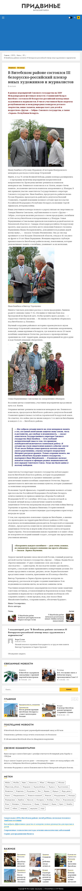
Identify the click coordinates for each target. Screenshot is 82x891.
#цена (54, 804)
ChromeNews (49, 889)
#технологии (26, 804)
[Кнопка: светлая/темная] (70, 18)
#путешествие (10, 800)
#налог (7, 795)
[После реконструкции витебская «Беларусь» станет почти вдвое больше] (10, 875)
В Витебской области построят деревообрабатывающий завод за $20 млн (68, 710)
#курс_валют (66, 791)
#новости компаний (35, 795)
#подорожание (59, 795)
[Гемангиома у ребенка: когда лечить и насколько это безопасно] (35, 860)
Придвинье (41, 6)
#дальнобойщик (40, 787)
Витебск (69, 804)
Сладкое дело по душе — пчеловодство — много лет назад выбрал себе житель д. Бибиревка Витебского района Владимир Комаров (39, 762)
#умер (36, 804)
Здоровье (45, 854)
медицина (33, 808)
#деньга (52, 787)
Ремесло (70, 870)
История (21, 706)
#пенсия (48, 795)
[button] (3, 17)
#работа (21, 800)
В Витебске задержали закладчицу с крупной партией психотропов (29, 675)
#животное (9, 791)
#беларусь (51, 782)
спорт (42, 808)
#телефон (15, 804)
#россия (30, 800)
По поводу (21, 68)
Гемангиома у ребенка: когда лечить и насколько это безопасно (30, 735)
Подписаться (78, 17)
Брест (61, 804)
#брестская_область (12, 787)
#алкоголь (33, 782)
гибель (14, 808)
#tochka (16, 782)
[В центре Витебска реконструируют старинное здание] (11, 710)
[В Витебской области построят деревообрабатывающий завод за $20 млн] (49, 710)
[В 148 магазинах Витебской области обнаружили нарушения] (60, 860)
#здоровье (31, 791)
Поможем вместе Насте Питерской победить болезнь (51, 767)
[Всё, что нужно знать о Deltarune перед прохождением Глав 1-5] (49, 675)
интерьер (23, 808)
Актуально (12, 68)
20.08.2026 (24, 715)
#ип (39, 791)
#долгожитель (63, 787)
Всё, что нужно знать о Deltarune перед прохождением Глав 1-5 (67, 675)
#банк (42, 782)
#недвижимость (19, 795)
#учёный (45, 804)
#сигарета (40, 800)
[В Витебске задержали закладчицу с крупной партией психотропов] (11, 675)
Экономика (72, 705)
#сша (7, 804)
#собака (50, 800)
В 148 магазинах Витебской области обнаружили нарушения (29, 739)
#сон (58, 800)
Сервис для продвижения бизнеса (19, 834)
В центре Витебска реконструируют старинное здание (27, 710)
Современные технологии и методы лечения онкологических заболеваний (37, 830)
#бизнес (61, 782)
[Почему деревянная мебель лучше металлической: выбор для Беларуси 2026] (60, 875)
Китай (7, 808)
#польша (71, 795)
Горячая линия (72, 857)
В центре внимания (74, 854)
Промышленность (62, 705)
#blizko (7, 782)
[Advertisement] (41, 35)
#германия (26, 787)
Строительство (21, 872)
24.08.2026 (62, 717)
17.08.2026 (24, 680)
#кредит (55, 791)
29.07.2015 (13, 86)
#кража (46, 791)
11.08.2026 (62, 680)
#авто (24, 782)
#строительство (68, 800)
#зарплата (20, 791)
